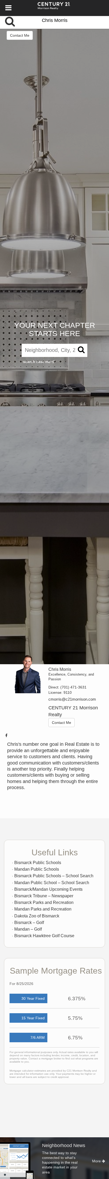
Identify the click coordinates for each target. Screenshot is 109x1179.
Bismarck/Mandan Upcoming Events (48, 889)
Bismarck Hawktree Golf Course (44, 935)
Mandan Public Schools (36, 869)
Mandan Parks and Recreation (42, 909)
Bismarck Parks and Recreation (44, 902)
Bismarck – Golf (29, 922)
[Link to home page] (55, 8)
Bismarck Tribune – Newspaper (43, 896)
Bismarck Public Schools (37, 862)
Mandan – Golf (28, 929)
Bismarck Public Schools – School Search (53, 876)
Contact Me (19, 35)
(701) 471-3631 (73, 687)
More (97, 1161)
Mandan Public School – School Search (51, 882)
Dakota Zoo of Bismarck (36, 916)
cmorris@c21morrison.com (72, 699)
